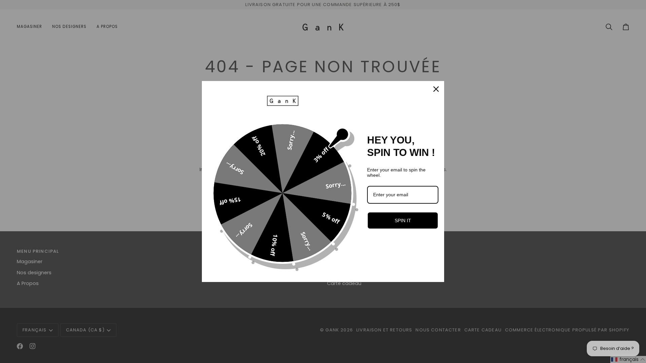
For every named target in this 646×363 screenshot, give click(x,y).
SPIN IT (403, 220)
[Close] (436, 89)
